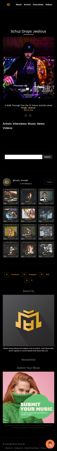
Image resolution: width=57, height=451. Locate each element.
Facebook (15, 274)
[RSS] (42, 274)
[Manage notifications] (51, 446)
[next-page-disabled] (30, 115)
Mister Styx (28, 110)
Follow (49, 182)
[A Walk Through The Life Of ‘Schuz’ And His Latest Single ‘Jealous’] (28, 68)
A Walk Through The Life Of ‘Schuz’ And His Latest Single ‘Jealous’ (28, 106)
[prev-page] (26, 115)
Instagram (33, 274)
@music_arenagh (20, 180)
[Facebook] (7, 274)
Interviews (28, 97)
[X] (27, 280)
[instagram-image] (11, 197)
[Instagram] (24, 274)
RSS (47, 274)
